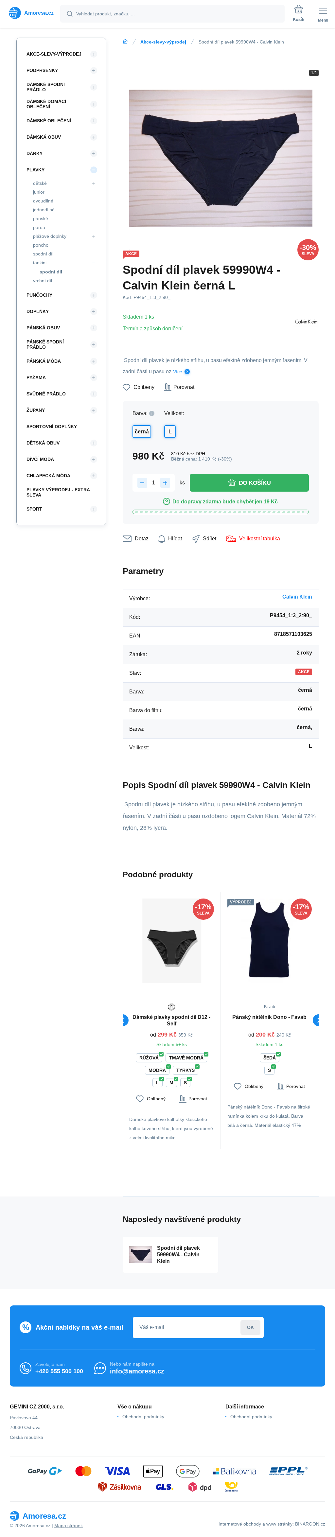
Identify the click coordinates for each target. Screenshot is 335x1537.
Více (177, 371)
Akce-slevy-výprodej (163, 41)
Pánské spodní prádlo (45, 344)
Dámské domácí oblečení (46, 104)
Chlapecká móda (48, 475)
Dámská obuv (43, 137)
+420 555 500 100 (59, 1371)
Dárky (34, 153)
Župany (35, 410)
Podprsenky (42, 70)
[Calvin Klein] (306, 322)
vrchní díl (42, 280)
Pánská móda (43, 361)
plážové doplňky (49, 236)
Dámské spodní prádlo (45, 87)
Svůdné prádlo (46, 393)
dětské (40, 183)
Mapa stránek (68, 1525)
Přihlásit (250, 1327)
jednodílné (44, 209)
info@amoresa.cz (137, 1371)
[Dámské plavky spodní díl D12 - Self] (171, 941)
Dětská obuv (43, 442)
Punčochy (39, 295)
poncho (40, 245)
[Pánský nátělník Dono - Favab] (269, 941)
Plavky (35, 169)
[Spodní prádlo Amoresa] (125, 41)
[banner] (30, 13)
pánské (40, 218)
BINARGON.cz (310, 1524)
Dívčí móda (40, 459)
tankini (39, 262)
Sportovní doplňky (51, 426)
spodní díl (43, 253)
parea (39, 227)
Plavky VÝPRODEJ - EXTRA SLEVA (58, 492)
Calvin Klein (297, 597)
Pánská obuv (43, 327)
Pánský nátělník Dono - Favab (269, 1017)
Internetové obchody (240, 1524)
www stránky (279, 1524)
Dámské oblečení (48, 120)
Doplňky (37, 311)
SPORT (34, 509)
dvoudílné (43, 200)
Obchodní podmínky (143, 1416)
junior (38, 192)
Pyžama (36, 377)
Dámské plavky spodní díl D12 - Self (171, 1020)
